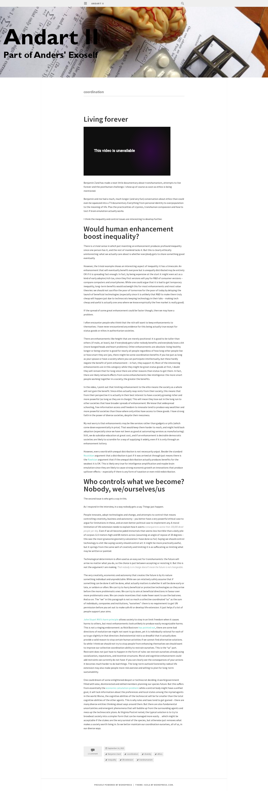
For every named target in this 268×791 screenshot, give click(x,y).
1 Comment (93, 753)
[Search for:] (181, 3)
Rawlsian (93, 459)
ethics (159, 754)
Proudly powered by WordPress (113, 785)
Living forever (106, 119)
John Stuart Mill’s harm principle (101, 619)
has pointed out (146, 627)
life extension (127, 759)
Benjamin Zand (114, 754)
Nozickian (89, 455)
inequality (112, 759)
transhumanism (146, 759)
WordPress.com (163, 785)
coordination (132, 754)
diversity (147, 754)
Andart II (97, 3)
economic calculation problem (122, 687)
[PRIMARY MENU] (85, 3)
